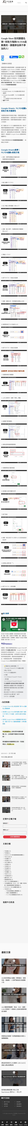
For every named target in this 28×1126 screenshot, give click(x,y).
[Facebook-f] (7, 1122)
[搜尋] (26, 3)
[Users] (15, 1122)
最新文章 (6, 877)
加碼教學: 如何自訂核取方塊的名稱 (13, 98)
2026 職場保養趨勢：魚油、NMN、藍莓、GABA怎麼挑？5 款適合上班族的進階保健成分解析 (19, 777)
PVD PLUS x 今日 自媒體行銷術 (11, 887)
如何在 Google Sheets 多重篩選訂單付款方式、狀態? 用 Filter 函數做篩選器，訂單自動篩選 (14, 722)
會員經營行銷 (7, 879)
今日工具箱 (7, 862)
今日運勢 (6, 858)
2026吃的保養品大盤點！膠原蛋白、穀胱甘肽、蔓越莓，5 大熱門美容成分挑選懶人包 (19, 764)
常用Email (5, 829)
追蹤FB (7, 1124)
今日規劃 (6, 872)
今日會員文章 (7, 875)
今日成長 (6, 860)
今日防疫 (6, 853)
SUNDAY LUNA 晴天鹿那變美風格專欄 (13, 855)
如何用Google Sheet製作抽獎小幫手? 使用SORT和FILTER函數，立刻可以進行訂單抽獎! (14, 714)
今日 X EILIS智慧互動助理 (10, 881)
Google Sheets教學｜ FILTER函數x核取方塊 (13, 96)
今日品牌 (6, 868)
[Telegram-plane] (20, 1122)
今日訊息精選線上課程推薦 (12, 890)
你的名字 (5, 823)
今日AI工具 (7, 856)
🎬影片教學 (6, 100)
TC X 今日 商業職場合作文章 (13, 894)
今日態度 (6, 864)
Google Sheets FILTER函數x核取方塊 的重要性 (14, 92)
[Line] (25, 1122)
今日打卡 (6, 873)
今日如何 (6, 866)
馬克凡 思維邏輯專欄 (11, 892)
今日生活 (6, 870)
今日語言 (6, 851)
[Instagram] (11, 1122)
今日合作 (6, 889)
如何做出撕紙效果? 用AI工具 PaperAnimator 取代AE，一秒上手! (19, 809)
